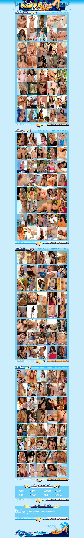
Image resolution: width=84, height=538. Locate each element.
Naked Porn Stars (22, 492)
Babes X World (58, 490)
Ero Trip (45, 492)
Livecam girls (26, 515)
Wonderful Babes (21, 495)
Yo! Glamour (58, 491)
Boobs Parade (46, 489)
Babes (23, 511)
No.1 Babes (21, 494)
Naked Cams (21, 515)
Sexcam (30, 515)
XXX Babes (33, 491)
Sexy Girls (33, 495)
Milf (24, 512)
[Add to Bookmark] (58, 124)
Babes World (21, 496)
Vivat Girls (33, 492)
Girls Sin (57, 494)
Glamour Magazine (59, 493)
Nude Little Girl (24, 513)
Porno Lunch (33, 490)
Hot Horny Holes (21, 490)
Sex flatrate (34, 515)
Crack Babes (46, 496)
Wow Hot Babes (46, 495)
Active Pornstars (59, 495)
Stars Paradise (21, 491)
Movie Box (30, 511)
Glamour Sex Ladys (34, 493)
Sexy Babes (26, 511)
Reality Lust (46, 494)
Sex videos (53, 511)
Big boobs (20, 509)
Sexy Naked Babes (41, 511)
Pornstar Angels (34, 489)
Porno (20, 511)
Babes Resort (33, 494)
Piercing (16, 514)
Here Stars (45, 493)
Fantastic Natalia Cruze (47, 490)
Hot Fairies (20, 489)
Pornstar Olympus (59, 492)
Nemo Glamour (21, 493)
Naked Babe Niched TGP (48, 491)
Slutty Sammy (19, 513)
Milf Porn (21, 512)
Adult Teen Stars (35, 513)
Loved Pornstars (59, 489)
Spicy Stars (58, 496)
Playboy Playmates (48, 511)
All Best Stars (33, 496)
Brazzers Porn (35, 511)
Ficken (19, 510)
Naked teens (30, 513)
